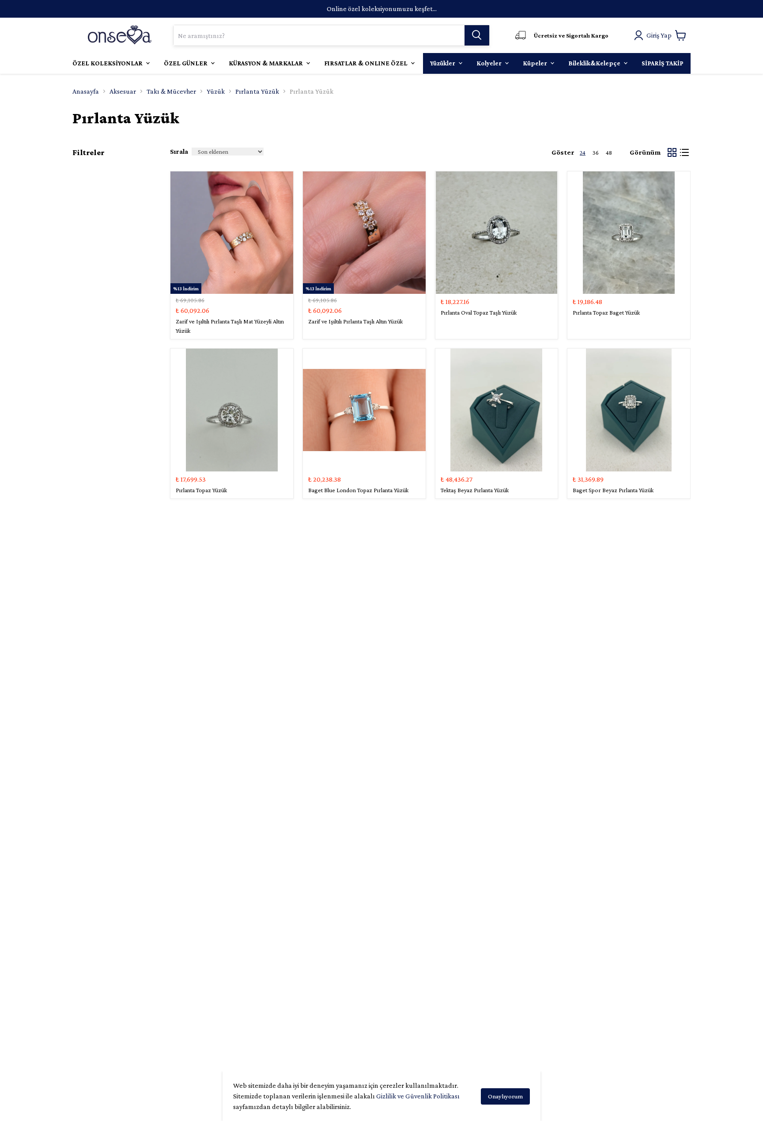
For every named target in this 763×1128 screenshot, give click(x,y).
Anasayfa (85, 91)
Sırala (179, 151)
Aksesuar (123, 91)
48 (609, 152)
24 (582, 152)
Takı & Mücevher (171, 91)
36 (596, 152)
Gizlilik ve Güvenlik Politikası (418, 1096)
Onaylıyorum (505, 1096)
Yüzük (216, 91)
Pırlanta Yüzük (257, 91)
